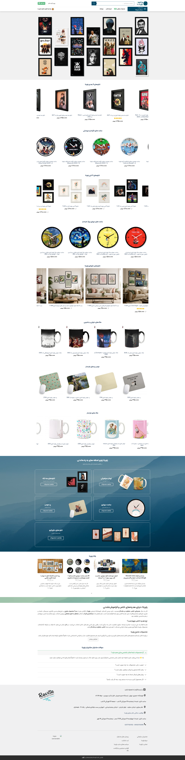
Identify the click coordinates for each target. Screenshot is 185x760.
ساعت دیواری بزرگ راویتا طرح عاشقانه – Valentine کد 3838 (70, 253)
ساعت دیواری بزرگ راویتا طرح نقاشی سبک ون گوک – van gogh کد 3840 (126, 253)
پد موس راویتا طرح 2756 (64, 398)
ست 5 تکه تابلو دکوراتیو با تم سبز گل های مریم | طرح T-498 (140, 306)
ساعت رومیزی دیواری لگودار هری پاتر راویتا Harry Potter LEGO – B (84, 162)
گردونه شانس (109, 9)
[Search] (94, 3)
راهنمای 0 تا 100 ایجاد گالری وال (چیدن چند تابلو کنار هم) (68, 577)
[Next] (37, 106)
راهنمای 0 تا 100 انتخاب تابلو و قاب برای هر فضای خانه (124, 577)
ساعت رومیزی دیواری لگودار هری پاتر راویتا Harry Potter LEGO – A (112, 162)
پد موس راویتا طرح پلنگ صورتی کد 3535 (120, 398)
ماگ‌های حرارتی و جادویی (92, 322)
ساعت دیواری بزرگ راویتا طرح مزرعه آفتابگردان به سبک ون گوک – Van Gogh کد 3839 (98, 253)
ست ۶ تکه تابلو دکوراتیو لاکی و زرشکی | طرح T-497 (102, 306)
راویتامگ (101, 9)
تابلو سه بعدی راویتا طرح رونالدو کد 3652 (90, 115)
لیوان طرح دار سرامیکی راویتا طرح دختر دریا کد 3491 (75, 444)
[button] (137, 9)
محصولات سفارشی (121, 9)
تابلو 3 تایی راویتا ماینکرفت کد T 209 (84, 206)
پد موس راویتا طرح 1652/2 (92, 398)
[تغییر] (145, 653)
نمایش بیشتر (93, 639)
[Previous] (147, 106)
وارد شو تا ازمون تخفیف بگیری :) (44, 9)
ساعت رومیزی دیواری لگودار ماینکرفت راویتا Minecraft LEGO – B (139, 162)
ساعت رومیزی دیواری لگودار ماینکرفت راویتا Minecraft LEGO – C (56, 162)
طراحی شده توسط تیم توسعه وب (92, 757)
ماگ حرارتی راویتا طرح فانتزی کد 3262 (92, 353)
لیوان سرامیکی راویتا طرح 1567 (131, 444)
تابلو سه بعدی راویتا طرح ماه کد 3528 (62, 115)
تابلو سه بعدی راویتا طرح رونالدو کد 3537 (118, 115)
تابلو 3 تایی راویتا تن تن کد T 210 (111, 206)
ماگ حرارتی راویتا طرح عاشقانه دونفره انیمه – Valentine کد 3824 (120, 354)
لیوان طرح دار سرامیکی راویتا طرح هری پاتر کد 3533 (47, 444)
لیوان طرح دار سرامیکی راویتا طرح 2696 (103, 444)
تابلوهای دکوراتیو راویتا (92, 266)
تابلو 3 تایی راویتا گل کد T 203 (140, 206)
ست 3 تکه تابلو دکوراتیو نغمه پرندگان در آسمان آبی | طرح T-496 (66, 306)
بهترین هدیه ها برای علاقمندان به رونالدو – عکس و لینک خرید (40, 577)
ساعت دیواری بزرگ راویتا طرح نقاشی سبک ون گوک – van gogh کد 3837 (42, 253)
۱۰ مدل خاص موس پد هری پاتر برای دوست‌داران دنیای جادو (96, 577)
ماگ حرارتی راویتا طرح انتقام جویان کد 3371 (64, 353)
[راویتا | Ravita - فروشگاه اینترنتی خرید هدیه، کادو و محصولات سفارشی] (142, 3)
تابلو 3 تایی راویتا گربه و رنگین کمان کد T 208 (56, 206)
